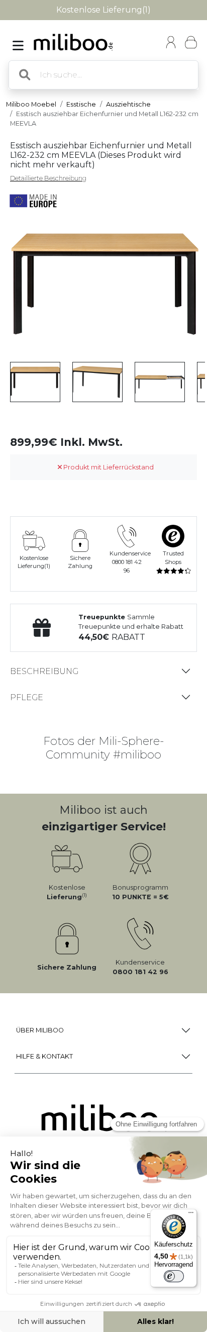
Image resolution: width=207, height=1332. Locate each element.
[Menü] (191, 1215)
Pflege (26, 697)
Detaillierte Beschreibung (48, 178)
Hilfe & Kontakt (44, 1056)
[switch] (174, 1276)
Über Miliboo (40, 1030)
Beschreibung (44, 671)
